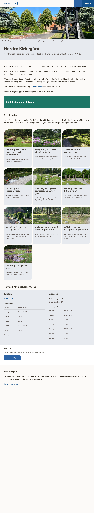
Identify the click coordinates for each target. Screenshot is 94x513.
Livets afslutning (28, 41)
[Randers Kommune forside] (10, 4)
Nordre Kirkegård (58, 41)
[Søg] (77, 3)
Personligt (17, 41)
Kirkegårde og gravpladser (43, 41)
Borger (10, 41)
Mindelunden (37, 87)
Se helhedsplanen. (11, 384)
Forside (4, 41)
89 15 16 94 (8, 299)
